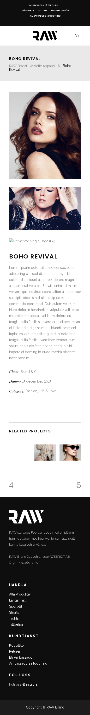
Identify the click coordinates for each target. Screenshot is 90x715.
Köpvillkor (28, 10)
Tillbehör (16, 624)
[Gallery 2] (45, 209)
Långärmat (17, 600)
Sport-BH (16, 606)
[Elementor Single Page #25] (45, 241)
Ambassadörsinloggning (45, 15)
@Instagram (31, 684)
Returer (43, 10)
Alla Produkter (20, 594)
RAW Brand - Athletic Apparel (32, 66)
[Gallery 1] (45, 135)
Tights (14, 618)
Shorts (14, 612)
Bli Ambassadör (60, 10)
